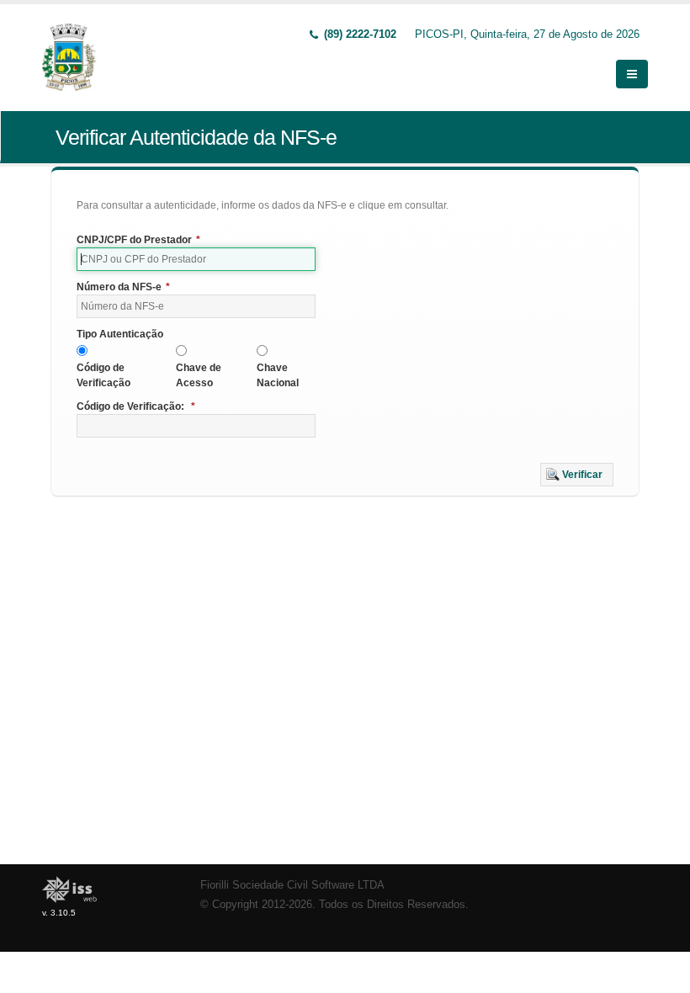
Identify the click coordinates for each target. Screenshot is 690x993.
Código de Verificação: (136, 406)
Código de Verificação (103, 375)
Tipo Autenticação (120, 334)
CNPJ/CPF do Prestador (138, 240)
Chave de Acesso (198, 375)
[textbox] (196, 259)
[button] (576, 474)
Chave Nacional (278, 375)
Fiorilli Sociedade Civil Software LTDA (292, 885)
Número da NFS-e (123, 287)
